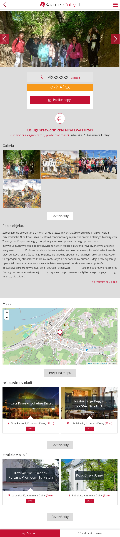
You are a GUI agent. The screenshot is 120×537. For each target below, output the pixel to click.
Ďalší (115, 39)
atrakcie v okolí (14, 454)
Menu (115, 4)
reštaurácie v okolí (17, 382)
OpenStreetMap (101, 363)
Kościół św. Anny (89, 475)
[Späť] (4, 4)
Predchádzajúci (4, 39)
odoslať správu (92, 533)
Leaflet (89, 363)
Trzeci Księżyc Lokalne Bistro (30, 403)
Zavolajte (32, 533)
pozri (30, 428)
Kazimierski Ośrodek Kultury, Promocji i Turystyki (30, 475)
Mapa (6, 303)
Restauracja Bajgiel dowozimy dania (89, 403)
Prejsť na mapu (60, 373)
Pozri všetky (60, 216)
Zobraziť (75, 77)
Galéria (8, 145)
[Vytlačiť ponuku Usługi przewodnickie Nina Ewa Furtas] (60, 118)
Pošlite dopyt (62, 100)
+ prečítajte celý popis (105, 282)
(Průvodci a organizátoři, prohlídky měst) (39, 135)
